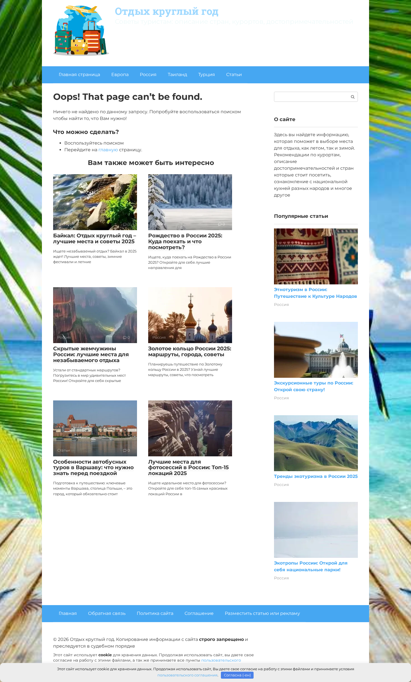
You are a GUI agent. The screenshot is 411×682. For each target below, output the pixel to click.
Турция (206, 74)
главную (108, 149)
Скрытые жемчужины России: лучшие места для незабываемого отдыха (91, 354)
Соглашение (199, 613)
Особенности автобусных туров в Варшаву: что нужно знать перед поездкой (93, 468)
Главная (68, 613)
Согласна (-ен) (237, 675)
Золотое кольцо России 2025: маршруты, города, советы (189, 351)
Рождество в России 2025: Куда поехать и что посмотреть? (185, 241)
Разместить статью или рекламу (262, 613)
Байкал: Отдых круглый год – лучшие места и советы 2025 (94, 238)
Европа (120, 74)
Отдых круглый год (167, 11)
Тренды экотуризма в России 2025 (316, 476)
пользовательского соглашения (187, 675)
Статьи (234, 74)
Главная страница (79, 74)
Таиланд (177, 74)
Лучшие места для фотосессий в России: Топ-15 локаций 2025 (188, 468)
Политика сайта (155, 613)
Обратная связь (107, 613)
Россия (148, 74)
